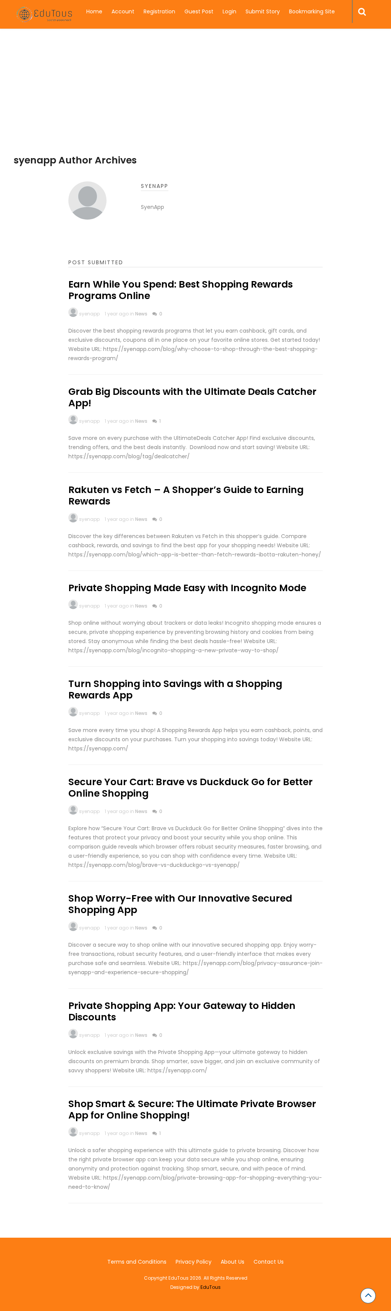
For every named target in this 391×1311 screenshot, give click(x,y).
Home (94, 11)
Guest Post (198, 11)
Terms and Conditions (136, 1261)
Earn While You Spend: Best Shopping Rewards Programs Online (180, 290)
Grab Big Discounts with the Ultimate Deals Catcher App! (192, 397)
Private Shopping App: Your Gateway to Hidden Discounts (182, 1011)
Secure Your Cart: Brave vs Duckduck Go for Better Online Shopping (190, 787)
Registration (159, 11)
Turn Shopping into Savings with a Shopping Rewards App (175, 689)
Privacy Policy (194, 1261)
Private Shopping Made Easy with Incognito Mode (187, 588)
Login (229, 11)
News (141, 313)
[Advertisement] (195, 101)
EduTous (210, 1287)
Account (122, 11)
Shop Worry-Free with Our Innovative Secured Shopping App (180, 904)
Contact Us (269, 1261)
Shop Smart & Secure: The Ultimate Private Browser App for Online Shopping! (192, 1109)
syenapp (89, 313)
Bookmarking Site (312, 11)
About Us (232, 1261)
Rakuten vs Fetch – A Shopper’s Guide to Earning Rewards (186, 495)
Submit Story (263, 11)
